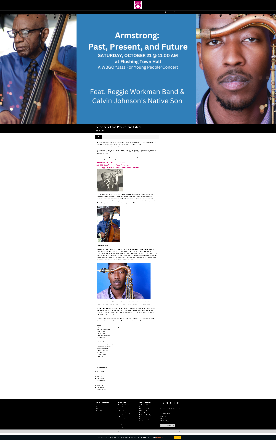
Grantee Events (143, 413)
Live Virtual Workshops (124, 413)
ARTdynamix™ (165, 431)
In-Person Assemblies (124, 417)
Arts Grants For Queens (146, 409)
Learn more (159, 437)
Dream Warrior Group (175, 431)
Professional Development (146, 415)
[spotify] (177, 403)
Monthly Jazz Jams (123, 425)
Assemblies (121, 415)
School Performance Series (125, 407)
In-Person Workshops (124, 411)
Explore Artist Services (145, 405)
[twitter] (163, 403)
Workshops (121, 409)
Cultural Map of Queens (146, 417)
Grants (141, 407)
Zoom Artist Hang (144, 419)
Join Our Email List (167, 425)
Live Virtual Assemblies (124, 419)
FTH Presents (100, 405)
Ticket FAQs (99, 411)
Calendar (98, 409)
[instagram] (167, 403)
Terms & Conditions (165, 422)
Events (98, 407)
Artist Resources (143, 421)
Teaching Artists (122, 427)
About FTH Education (124, 405)
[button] (108, 12)
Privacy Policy (163, 420)
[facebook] (159, 403)
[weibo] (174, 403)
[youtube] (170, 403)
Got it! (177, 437)
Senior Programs (122, 423)
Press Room (163, 416)
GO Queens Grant (144, 411)
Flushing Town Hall (119, 431)
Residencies (121, 421)
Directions (162, 418)
